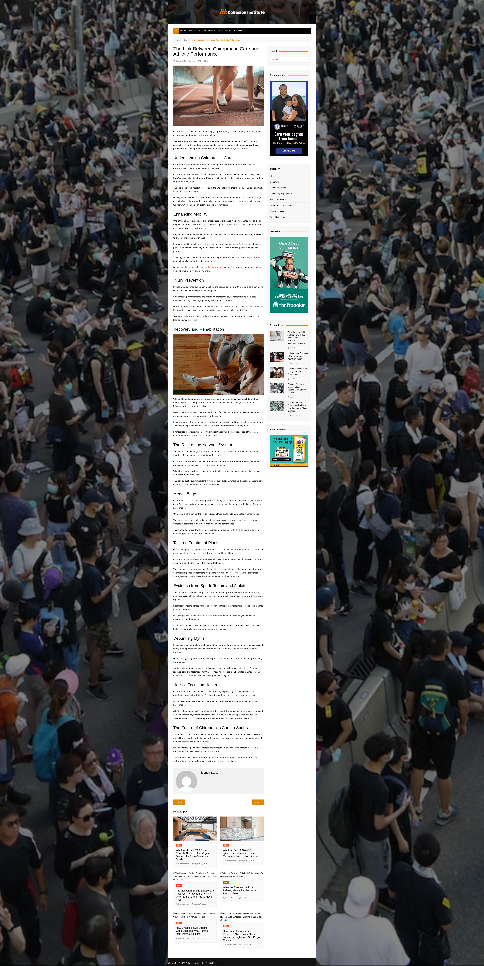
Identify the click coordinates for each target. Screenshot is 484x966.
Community (208, 30)
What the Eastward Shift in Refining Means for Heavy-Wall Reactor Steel (240, 890)
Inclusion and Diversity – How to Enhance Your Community (298, 356)
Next (257, 802)
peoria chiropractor (213, 267)
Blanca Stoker (181, 61)
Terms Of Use (224, 30)
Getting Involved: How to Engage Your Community (297, 371)
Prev (180, 802)
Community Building (279, 188)
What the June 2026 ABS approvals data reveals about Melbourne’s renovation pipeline (240, 853)
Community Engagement (281, 194)
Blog (208, 61)
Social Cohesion (277, 217)
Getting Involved (277, 211)
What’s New (194, 30)
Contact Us (238, 30)
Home (183, 30)
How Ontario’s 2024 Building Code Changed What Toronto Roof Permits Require (192, 930)
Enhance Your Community (281, 205)
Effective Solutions (278, 200)
